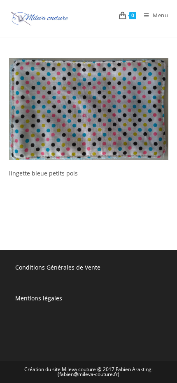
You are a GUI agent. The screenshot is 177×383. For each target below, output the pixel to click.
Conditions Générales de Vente (57, 267)
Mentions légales (38, 298)
